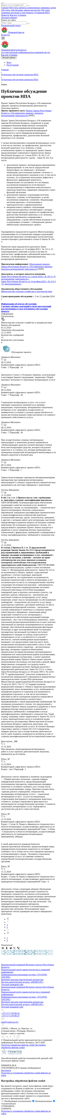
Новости (5, 15)
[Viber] (18, 948)
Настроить (6, 1070)
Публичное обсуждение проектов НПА (19, 74)
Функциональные (43, 1101)
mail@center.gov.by (10, 1022)
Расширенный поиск (11, 25)
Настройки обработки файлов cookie (23, 1046)
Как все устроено (18, 15)
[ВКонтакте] (2, 948)
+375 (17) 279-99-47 (10, 1016)
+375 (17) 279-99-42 (10, 1013)
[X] (14, 948)
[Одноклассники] (6, 948)
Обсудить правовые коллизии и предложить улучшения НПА (25, 11)
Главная (5, 7)
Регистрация (13, 65)
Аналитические (8, 1103)
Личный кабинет (9, 17)
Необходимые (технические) (17, 1101)
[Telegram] (10, 948)
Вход (9, 62)
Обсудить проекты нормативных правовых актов (32, 7)
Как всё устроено (9, 55)
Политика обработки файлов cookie (18, 1045)
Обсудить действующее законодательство (20, 10)
